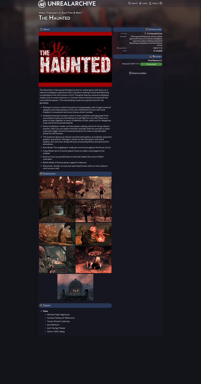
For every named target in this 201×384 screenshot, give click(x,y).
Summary (123, 36)
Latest (144, 3)
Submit (155, 3)
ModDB (159, 51)
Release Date (122, 48)
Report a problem (139, 73)
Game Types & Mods (71, 12)
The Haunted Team (154, 33)
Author (124, 33)
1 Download (151, 64)
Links (125, 51)
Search (134, 3)
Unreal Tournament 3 (49, 12)
